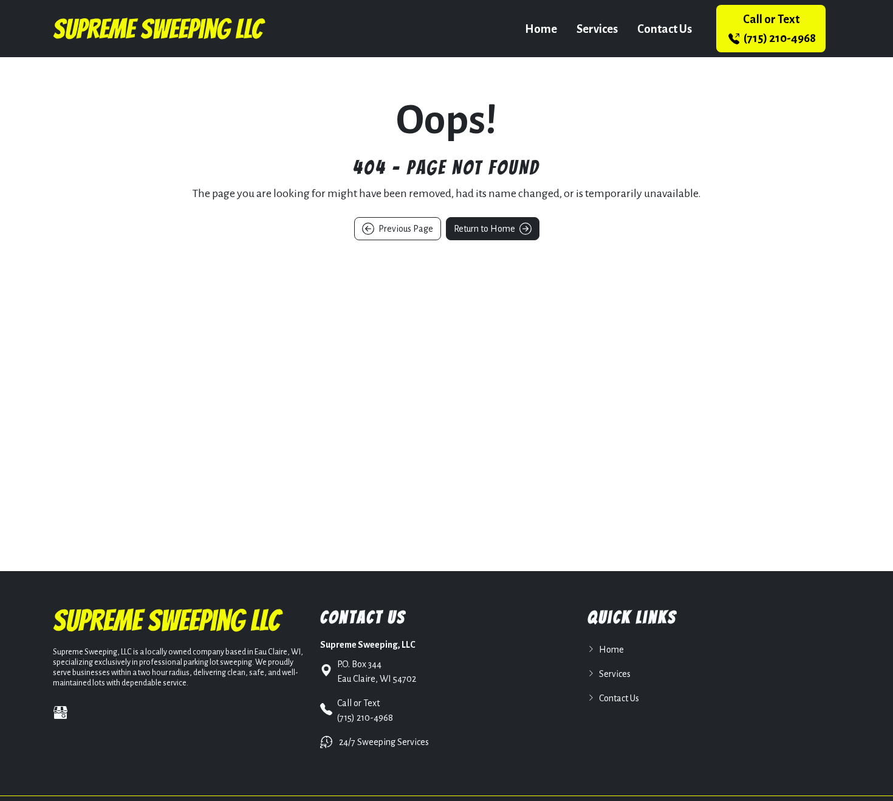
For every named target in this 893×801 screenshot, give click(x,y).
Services (597, 29)
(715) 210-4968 (779, 28)
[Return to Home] (159, 28)
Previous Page (405, 229)
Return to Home (485, 229)
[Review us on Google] (60, 712)
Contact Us (664, 29)
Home (541, 29)
